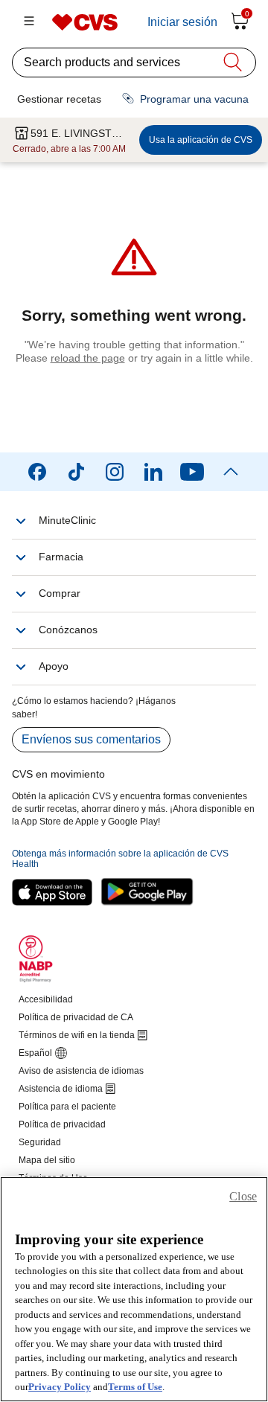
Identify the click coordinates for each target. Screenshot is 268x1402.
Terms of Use (135, 1386)
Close (243, 1196)
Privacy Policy (59, 1386)
